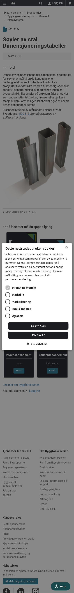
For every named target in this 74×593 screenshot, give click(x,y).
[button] (37, 344)
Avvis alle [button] (38, 335)
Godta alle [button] (38, 325)
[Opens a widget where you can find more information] (60, 586)
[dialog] (37, 296)
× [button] (66, 247)
